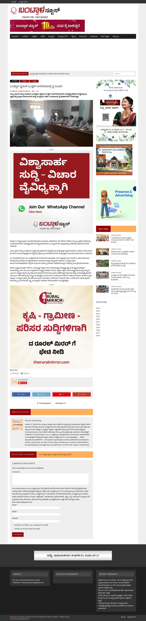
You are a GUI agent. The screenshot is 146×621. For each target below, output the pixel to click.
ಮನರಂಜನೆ (83, 36)
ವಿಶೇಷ (43, 36)
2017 (98, 333)
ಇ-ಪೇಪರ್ (25, 36)
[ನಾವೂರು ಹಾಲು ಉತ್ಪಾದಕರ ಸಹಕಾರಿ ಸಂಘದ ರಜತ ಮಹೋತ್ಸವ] (102, 254)
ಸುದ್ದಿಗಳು (34, 36)
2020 (98, 324)
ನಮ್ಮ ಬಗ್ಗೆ (14, 1)
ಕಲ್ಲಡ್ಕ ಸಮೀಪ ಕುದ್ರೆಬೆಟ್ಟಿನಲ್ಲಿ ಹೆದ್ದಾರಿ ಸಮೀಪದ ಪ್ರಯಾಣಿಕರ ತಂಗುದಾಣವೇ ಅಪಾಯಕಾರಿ (115, 605)
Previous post (45, 403)
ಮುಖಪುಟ (15, 36)
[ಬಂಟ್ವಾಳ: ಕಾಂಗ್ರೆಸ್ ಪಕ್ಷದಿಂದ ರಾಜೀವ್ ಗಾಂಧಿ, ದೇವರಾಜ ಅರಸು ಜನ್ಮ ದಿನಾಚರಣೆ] (102, 277)
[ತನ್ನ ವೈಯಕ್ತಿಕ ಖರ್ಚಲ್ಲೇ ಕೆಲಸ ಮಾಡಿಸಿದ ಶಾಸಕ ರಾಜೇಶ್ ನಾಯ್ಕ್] (102, 265)
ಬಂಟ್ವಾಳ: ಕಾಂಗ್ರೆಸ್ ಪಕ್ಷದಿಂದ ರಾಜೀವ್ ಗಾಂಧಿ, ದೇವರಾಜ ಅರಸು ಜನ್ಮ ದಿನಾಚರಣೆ (123, 277)
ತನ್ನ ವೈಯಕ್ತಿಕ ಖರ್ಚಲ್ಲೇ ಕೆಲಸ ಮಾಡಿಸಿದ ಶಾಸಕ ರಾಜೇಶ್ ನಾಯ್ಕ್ (123, 264)
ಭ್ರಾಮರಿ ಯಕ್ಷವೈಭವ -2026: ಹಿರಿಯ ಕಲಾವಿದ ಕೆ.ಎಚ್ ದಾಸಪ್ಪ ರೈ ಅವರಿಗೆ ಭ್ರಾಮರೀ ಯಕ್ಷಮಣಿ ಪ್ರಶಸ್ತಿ (115, 598)
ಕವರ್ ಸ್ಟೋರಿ (105, 36)
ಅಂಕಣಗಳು (94, 36)
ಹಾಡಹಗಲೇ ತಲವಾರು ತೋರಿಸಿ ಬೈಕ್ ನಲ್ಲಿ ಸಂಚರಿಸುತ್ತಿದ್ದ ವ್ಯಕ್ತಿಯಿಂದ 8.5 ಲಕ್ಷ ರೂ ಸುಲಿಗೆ (123, 291)
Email (14, 511)
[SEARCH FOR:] (124, 74)
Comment (16, 472)
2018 (98, 330)
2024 (98, 314)
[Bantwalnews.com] (73, 12)
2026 (98, 308)
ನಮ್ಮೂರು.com (63, 36)
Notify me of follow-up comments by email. (31, 525)
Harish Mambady (24, 91)
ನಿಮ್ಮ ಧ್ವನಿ (51, 36)
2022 (98, 319)
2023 (98, 316)
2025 (98, 311)
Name (14, 505)
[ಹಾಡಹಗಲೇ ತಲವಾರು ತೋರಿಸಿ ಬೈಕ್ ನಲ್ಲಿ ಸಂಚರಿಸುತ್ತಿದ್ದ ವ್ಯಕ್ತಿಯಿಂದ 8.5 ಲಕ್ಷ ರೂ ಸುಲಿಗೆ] (102, 291)
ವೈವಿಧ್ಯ (73, 36)
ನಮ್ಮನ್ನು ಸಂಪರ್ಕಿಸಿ (23, 1)
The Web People (23, 619)
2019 (98, 327)
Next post (59, 403)
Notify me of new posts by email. (27, 528)
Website (15, 518)
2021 (98, 322)
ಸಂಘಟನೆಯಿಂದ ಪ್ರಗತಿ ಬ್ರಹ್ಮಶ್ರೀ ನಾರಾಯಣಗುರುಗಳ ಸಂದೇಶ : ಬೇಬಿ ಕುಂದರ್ (122, 240)
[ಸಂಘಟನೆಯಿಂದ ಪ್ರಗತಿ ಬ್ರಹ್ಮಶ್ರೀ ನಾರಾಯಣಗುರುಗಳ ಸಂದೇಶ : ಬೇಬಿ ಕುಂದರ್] (102, 240)
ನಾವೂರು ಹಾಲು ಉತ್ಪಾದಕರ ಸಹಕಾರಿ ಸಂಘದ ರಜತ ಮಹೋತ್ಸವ (122, 253)
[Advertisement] (73, 55)
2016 (98, 335)
